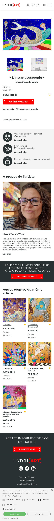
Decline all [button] (39, 514)
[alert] (27, 504)
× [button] (52, 490)
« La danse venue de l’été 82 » (35, 369)
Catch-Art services (27, 276)
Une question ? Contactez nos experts (20, 109)
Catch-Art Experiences (27, 484)
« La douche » (8, 368)
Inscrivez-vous (27, 449)
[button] (13, 499)
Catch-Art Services (27, 477)
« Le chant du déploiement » (33, 326)
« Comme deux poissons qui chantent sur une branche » (12, 414)
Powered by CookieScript (10, 518)
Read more (17, 496)
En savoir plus (20, 140)
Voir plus (7, 254)
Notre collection (27, 481)
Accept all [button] (14, 514)
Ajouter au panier (18, 102)
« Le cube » (7, 325)
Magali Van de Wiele (27, 82)
